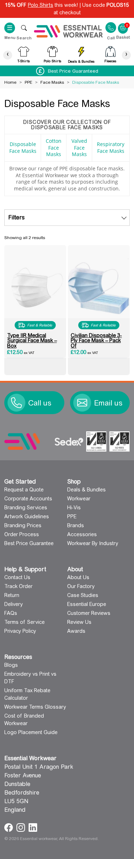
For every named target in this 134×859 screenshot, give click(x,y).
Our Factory (81, 586)
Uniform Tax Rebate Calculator (27, 694)
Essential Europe (86, 604)
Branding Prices (22, 525)
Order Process (21, 534)
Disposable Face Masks (22, 147)
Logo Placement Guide (31, 732)
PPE (28, 82)
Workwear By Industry (92, 543)
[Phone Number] (16, 403)
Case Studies (82, 595)
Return (11, 595)
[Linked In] (33, 827)
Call (111, 37)
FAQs (10, 613)
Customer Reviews (88, 613)
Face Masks (52, 82)
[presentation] (7, 54)
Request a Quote (24, 489)
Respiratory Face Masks (110, 147)
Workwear (78, 498)
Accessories (82, 534)
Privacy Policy (20, 631)
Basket (123, 25)
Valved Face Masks (79, 147)
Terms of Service (24, 622)
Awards (76, 631)
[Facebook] (9, 827)
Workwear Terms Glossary (35, 707)
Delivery (13, 604)
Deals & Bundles (86, 489)
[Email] (82, 403)
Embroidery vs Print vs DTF (30, 677)
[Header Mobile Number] (111, 27)
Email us (108, 403)
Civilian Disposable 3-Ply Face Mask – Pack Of (96, 341)
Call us (39, 403)
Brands (75, 525)
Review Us (79, 622)
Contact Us (17, 577)
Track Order (18, 586)
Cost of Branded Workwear (24, 719)
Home (10, 82)
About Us (78, 577)
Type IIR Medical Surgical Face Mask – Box (32, 341)
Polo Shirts (40, 5)
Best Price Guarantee (29, 543)
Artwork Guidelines (26, 516)
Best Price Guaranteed (73, 71)
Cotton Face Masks (53, 147)
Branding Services (25, 507)
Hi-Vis (74, 507)
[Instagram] (21, 827)
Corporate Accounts (28, 498)
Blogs (11, 665)
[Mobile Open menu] (24, 28)
